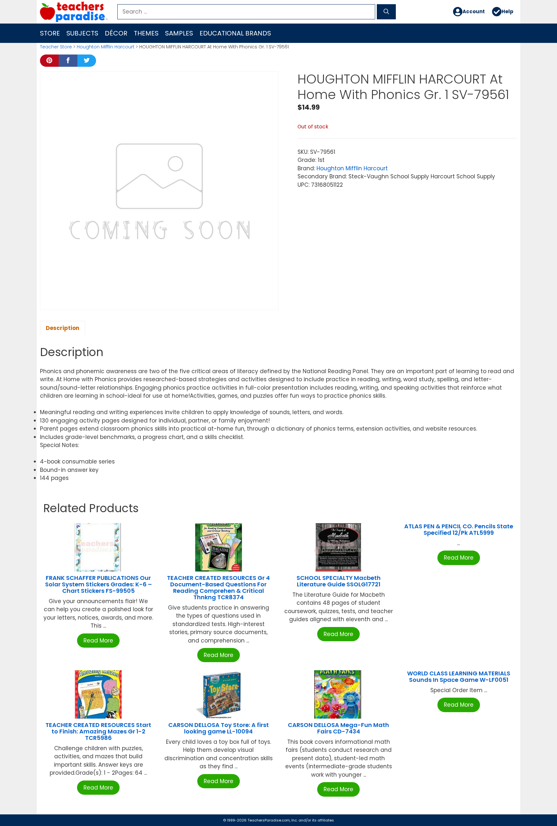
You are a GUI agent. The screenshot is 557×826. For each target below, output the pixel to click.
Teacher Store (56, 47)
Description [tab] (62, 328)
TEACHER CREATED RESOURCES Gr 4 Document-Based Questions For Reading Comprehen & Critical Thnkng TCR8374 (218, 587)
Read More (98, 640)
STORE (50, 33)
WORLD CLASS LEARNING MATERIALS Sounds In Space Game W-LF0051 (458, 676)
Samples (179, 33)
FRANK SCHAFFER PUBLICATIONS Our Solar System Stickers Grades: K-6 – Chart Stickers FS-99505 (98, 584)
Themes (146, 33)
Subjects (82, 33)
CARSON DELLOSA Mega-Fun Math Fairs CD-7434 (338, 728)
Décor (116, 33)
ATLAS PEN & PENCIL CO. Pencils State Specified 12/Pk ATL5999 (458, 529)
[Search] (386, 12)
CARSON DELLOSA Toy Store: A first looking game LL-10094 (218, 728)
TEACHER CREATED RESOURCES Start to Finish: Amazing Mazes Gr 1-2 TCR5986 (98, 731)
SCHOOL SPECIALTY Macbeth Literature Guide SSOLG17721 (339, 581)
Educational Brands (235, 33)
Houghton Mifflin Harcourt (105, 47)
